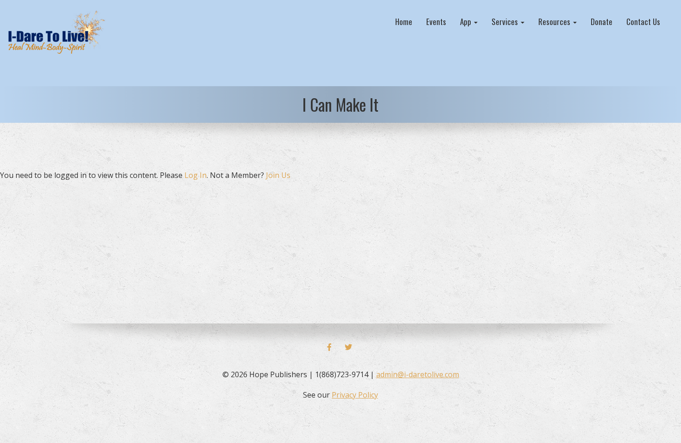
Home (403, 21)
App (466, 21)
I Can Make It (340, 104)
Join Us (278, 175)
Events (436, 21)
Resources (555, 21)
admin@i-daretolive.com (417, 374)
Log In (195, 175)
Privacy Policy (355, 395)
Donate (601, 21)
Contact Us (643, 21)
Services (506, 21)
